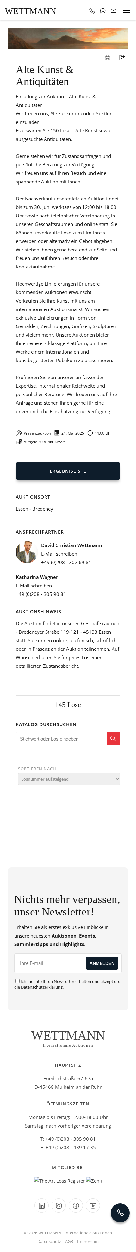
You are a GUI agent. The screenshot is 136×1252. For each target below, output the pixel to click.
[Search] (113, 738)
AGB (69, 1241)
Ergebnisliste (68, 471)
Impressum (88, 1241)
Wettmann (30, 11)
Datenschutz (49, 1241)
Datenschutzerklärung (42, 987)
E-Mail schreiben (59, 554)
